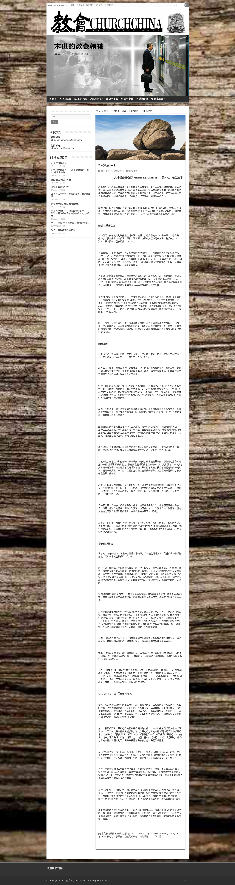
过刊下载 (113, 99)
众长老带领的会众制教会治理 (65, 204)
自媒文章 (158, 99)
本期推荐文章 (131, 171)
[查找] (187, 5)
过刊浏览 (97, 99)
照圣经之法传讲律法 (61, 179)
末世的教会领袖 (58, 163)
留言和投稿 (109, 5)
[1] (99, 833)
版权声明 (89, 5)
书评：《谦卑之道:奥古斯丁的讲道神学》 (70, 223)
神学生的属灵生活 (60, 187)
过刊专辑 (128, 99)
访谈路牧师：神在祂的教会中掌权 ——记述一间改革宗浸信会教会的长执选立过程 (70, 213)
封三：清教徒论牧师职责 (63, 230)
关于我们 (80, 5)
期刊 (106, 111)
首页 (72, 5)
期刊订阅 (99, 5)
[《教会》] (118, 21)
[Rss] (185, 880)
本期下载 (82, 99)
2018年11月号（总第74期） (125, 111)
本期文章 (66, 99)
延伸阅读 (143, 99)
